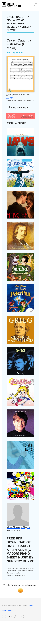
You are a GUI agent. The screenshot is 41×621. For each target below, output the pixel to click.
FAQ (31, 605)
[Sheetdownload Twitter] (10, 616)
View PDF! (9, 98)
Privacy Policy (7, 610)
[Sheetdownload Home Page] (11, 4)
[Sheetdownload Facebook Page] (4, 616)
